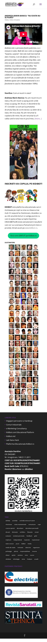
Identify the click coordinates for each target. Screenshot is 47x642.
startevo (20, 555)
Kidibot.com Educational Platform (20, 432)
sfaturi (8, 555)
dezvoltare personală (31, 528)
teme (23, 559)
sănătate (8, 559)
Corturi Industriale (13, 424)
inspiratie (27, 540)
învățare (29, 559)
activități (14, 521)
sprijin (13, 555)
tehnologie (16, 559)
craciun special (10, 528)
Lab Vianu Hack (12, 440)
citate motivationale (20, 524)
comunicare (32, 524)
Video (7, 20)
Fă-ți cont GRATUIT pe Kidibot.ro (23, 235)
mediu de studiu (10, 547)
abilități (8, 521)
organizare (36, 547)
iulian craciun (10, 544)
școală (36, 559)
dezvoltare (20, 528)
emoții (37, 532)
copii (39, 524)
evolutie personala (18, 536)
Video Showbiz (15, 20)
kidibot (23, 544)
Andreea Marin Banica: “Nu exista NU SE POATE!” (22, 17)
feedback (29, 536)
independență (17, 540)
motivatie (20, 547)
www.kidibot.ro (31, 228)
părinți (16, 551)
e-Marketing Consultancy (16, 428)
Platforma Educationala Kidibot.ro (20, 444)
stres (26, 555)
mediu (29, 544)
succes (32, 555)
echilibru (22, 532)
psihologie (9, 551)
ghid (35, 536)
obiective (28, 547)
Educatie (30, 532)
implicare (8, 540)
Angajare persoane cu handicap (19, 421)
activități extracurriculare (27, 521)
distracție (15, 532)
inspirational (35, 540)
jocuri (17, 544)
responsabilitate (25, 551)
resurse (34, 551)
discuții (8, 532)
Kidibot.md (10, 436)
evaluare (8, 536)
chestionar (9, 524)
